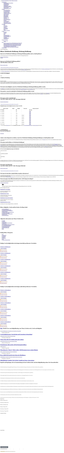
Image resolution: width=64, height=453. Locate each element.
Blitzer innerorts (6, 15)
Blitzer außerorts (6, 14)
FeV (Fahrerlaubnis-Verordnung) (6, 225)
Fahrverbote (31, 89)
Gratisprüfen (30, 112)
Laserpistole (5, 25)
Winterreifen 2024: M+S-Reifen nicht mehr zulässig (12, 339)
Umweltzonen (6, 39)
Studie (44, 139)
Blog (2, 42)
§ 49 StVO (1, 414)
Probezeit (5, 20)
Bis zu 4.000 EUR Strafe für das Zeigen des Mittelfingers (13, 355)
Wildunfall (1, 390)
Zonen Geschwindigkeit (7, 22)
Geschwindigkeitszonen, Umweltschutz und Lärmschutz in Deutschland (16, 334)
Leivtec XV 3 (6, 26)
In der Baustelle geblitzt (7, 10)
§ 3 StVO (4, 415)
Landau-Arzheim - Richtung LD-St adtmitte (6, 442)
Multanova (5, 27)
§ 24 (5, 425)
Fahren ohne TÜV (6, 18)
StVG (3, 228)
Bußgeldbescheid (6, 3)
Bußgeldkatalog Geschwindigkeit (5, 189)
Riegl (4, 29)
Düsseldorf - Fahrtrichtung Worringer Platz (6, 431)
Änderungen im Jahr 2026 (7, 13)
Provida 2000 (4, 236)
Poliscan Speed (4, 235)
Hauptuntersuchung (6, 35)
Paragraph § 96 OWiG (3, 387)
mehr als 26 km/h (35, 125)
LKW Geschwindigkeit (7, 19)
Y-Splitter (1, 379)
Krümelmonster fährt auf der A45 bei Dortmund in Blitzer (13, 344)
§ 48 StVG (4, 414)
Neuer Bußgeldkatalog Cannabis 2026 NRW (10, 46)
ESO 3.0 (46, 146)
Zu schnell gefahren (6, 11)
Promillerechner (4, 223)
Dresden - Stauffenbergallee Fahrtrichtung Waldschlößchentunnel (9, 443)
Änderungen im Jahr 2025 (7, 23)
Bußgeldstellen (6, 16)
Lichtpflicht (5, 37)
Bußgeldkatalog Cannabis (7, 8)
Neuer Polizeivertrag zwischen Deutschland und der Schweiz (12, 45)
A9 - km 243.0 (2, 437)
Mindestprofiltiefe (3, 371)
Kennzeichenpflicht (6, 36)
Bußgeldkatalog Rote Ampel (4, 193)
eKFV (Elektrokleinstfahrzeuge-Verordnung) (8, 224)
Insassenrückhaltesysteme (5, 227)
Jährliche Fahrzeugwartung (4, 382)
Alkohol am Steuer (5, 421)
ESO (2, 234)
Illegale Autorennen (4, 211)
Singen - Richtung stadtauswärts (4, 439)
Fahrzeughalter (2, 425)
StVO (3, 229)
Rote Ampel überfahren (3, 417)
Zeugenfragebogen (6, 4)
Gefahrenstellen (4, 222)
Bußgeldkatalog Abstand (7, 6)
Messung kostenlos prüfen (4, 65)
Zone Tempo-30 (6, 21)
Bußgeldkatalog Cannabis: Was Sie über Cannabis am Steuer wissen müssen (17, 360)
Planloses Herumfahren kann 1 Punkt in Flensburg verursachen (12, 44)
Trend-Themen (6, 40)
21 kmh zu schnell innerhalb (5, 71)
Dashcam (1, 396)
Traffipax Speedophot (7, 30)
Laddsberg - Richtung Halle (4, 433)
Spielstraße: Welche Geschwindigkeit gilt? (8, 212)
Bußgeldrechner (6, 5)
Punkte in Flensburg (23, 89)
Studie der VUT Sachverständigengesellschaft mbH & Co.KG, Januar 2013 (9, 67)
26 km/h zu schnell (23, 69)
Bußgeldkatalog (4, 2)
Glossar (3, 31)
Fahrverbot (47, 93)
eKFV (5, 33)
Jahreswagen (2, 376)
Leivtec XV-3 (4, 238)
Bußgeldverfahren (6, 17)
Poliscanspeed (6, 28)
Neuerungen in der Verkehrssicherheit (7, 213)
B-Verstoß (3, 221)
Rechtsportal (2, 133)
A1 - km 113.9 (2, 440)
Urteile (5, 41)
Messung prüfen (4, 47)
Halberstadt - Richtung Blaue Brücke (5, 436)
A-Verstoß (3, 220)
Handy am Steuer (6, 7)
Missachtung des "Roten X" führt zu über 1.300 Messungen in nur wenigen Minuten (19, 350)
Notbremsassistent (6, 38)
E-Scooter (5, 32)
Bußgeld (3, 88)
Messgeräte (3, 24)
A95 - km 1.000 (2, 434)
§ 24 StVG (1, 415)
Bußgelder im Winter (7, 12)
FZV (4, 34)
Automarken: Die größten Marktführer (7, 210)
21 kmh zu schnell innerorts (4, 423)
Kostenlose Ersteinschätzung (4, 182)
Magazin (3, 9)
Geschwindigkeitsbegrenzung (28, 125)
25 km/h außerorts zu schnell (4, 428)
